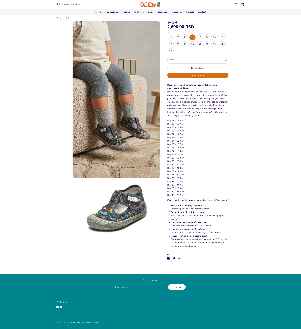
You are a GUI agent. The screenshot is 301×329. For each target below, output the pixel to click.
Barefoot (202, 12)
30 (192, 44)
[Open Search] (58, 4)
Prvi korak (139, 12)
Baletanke (162, 12)
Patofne (126, 12)
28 (178, 44)
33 (214, 44)
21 (185, 37)
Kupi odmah (198, 75)
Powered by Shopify (92, 322)
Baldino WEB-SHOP (77, 322)
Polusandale (176, 12)
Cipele (150, 12)
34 (221, 44)
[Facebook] (57, 307)
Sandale (190, 12)
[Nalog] (236, 4)
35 (170, 51)
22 (192, 37)
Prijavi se (177, 286)
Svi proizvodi (113, 12)
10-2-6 (66, 18)
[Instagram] (61, 307)
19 (170, 37)
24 (207, 37)
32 (207, 44)
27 (170, 44)
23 (199, 37)
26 (221, 37)
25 (214, 37)
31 (199, 44)
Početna (99, 12)
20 (178, 37)
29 (185, 44)
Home (58, 18)
